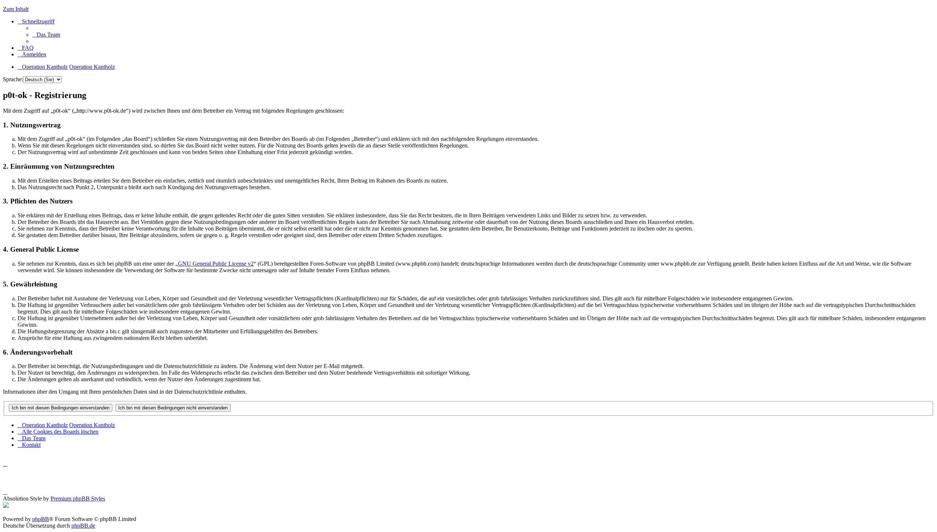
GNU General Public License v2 (216, 264)
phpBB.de (83, 525)
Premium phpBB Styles (78, 498)
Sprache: (13, 79)
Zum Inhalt (16, 9)
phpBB (40, 519)
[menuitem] (46, 34)
